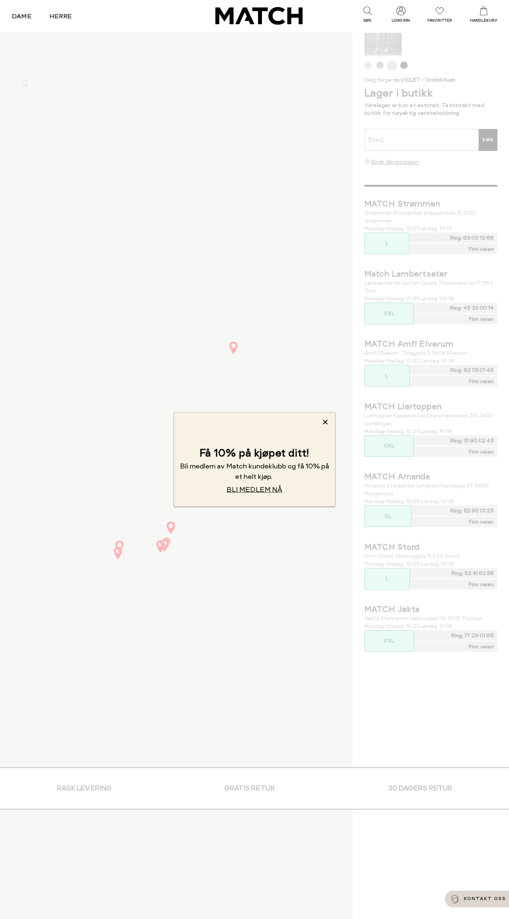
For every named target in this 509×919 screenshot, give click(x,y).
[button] (367, 16)
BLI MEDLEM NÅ (254, 489)
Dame (22, 16)
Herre (61, 16)
